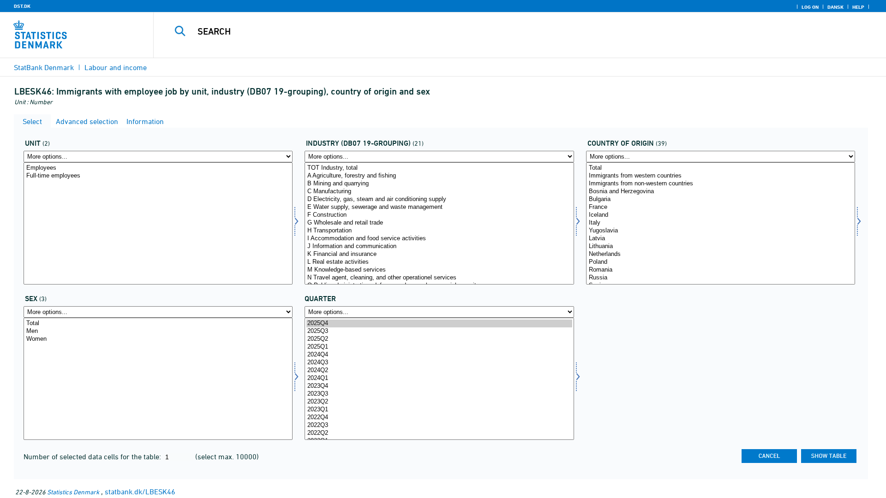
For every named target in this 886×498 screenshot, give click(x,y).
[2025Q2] (439, 339)
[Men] (158, 331)
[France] (720, 207)
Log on (810, 7)
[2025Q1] (439, 347)
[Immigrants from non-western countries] (720, 184)
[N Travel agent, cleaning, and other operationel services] (439, 278)
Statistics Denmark (73, 492)
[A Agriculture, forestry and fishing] (439, 176)
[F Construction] (439, 215)
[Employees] (158, 168)
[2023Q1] (439, 410)
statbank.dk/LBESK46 (140, 491)
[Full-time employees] (158, 176)
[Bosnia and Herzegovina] (720, 192)
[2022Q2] (439, 433)
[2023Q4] (439, 386)
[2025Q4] (439, 323)
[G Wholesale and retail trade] (439, 223)
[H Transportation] (439, 231)
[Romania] (720, 270)
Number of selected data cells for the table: (93, 456)
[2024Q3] (439, 363)
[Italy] (720, 223)
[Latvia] (720, 239)
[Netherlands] (720, 254)
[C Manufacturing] (439, 192)
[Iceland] (720, 215)
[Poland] (720, 262)
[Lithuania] (720, 246)
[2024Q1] (439, 378)
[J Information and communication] (439, 246)
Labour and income (115, 67)
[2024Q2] (439, 370)
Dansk (835, 7)
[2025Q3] (439, 331)
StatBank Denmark (44, 67)
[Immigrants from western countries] (720, 176)
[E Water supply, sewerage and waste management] (439, 207)
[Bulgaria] (720, 199)
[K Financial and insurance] (439, 254)
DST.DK (22, 6)
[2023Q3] (439, 394)
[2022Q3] (439, 425)
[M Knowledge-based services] (439, 270)
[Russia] (720, 278)
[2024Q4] (439, 355)
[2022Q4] (439, 417)
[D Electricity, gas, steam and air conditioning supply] (439, 199)
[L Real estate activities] (439, 262)
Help (858, 7)
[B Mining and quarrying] (439, 184)
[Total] (720, 168)
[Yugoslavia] (720, 231)
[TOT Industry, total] (439, 168)
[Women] (158, 339)
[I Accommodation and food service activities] (439, 239)
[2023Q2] (439, 402)
